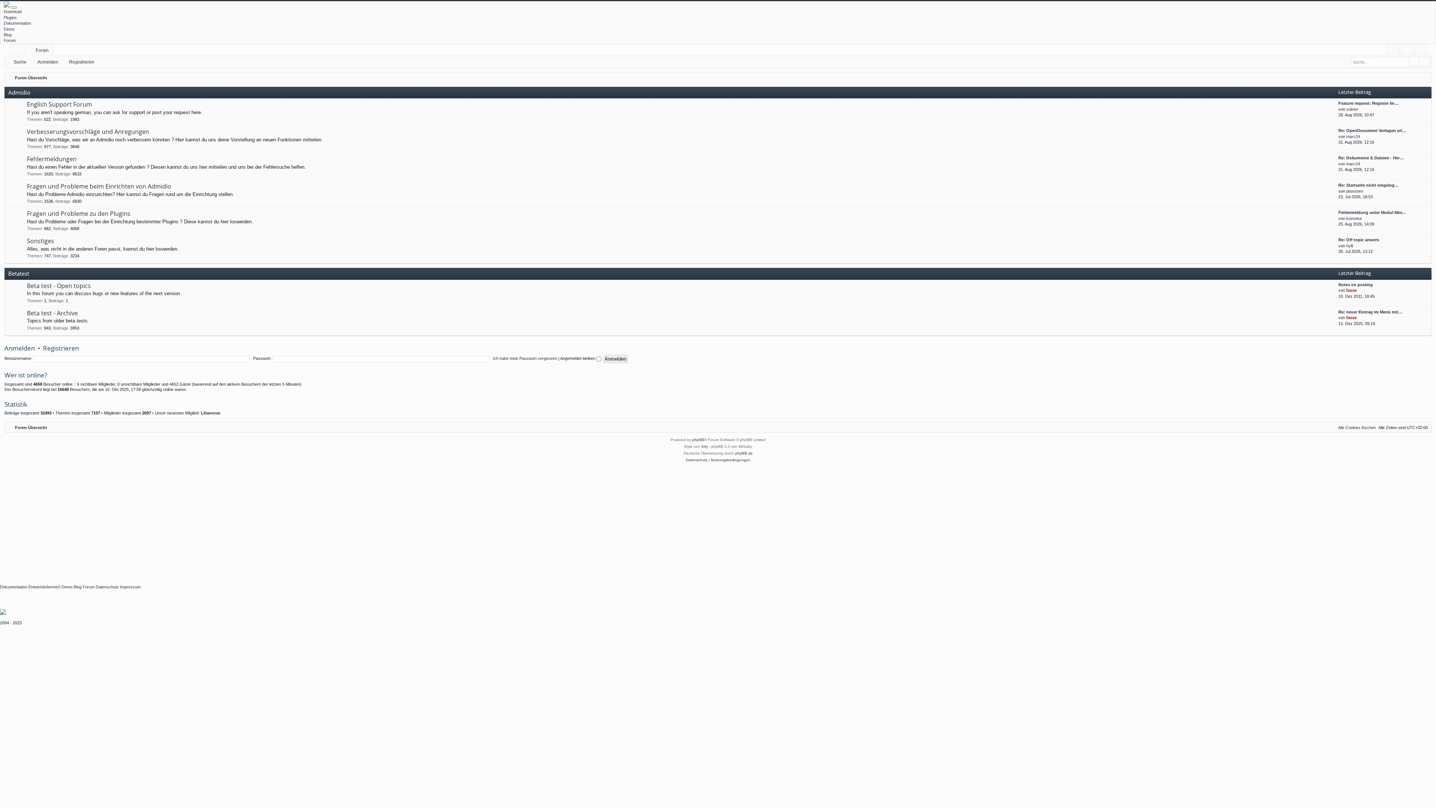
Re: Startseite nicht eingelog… (1368, 185)
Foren (42, 50)
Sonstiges (40, 241)
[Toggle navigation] (14, 7)
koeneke (1354, 218)
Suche (20, 62)
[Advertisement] (224, 519)
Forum (10, 40)
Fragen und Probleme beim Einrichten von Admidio (99, 186)
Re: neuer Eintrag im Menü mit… (1370, 312)
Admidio (19, 92)
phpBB (698, 440)
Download (13, 11)
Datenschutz (107, 587)
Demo (9, 29)
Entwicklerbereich (44, 587)
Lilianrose (210, 413)
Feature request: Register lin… (1368, 103)
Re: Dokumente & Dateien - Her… (1371, 158)
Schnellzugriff (17, 51)
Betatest (18, 273)
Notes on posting (1355, 284)
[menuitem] (1393, 50)
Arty (704, 446)
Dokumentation (17, 23)
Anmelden (47, 62)
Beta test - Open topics (59, 286)
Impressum (130, 587)
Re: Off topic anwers (1358, 240)
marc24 (1353, 136)
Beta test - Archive (52, 313)
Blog (8, 35)
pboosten (1354, 191)
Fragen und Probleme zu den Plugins (79, 213)
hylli (1349, 246)
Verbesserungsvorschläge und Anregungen (88, 132)
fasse (1351, 290)
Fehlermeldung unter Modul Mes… (1372, 212)
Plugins (10, 17)
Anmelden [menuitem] (1408, 51)
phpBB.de (744, 453)
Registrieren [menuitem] (1422, 51)
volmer (1352, 109)
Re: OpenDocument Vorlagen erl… (1372, 130)
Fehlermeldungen (52, 159)
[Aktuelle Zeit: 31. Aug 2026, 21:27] (1424, 78)
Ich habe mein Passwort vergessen (525, 358)
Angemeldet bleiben (578, 358)
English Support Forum (59, 104)
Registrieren (81, 62)
